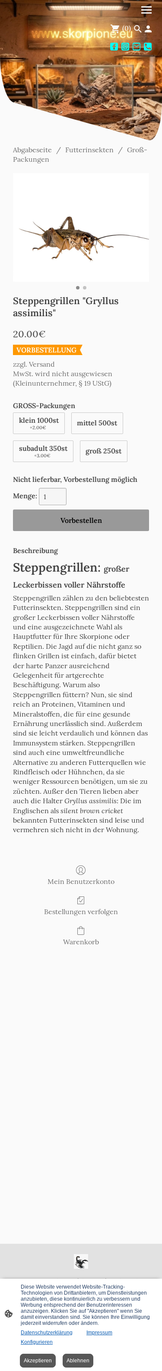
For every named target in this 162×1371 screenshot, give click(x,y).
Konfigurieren (37, 1342)
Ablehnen (78, 1361)
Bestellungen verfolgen (81, 911)
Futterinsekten (89, 149)
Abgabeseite (32, 149)
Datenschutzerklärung (47, 1333)
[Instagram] (125, 46)
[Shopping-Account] (148, 29)
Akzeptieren (38, 1361)
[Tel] (148, 46)
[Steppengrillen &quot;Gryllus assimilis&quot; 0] (81, 227)
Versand (42, 364)
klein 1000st (39, 423)
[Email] (136, 46)
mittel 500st (97, 422)
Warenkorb (81, 941)
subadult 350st (43, 451)
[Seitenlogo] (81, 1261)
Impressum (99, 1333)
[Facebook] (114, 46)
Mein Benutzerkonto (81, 881)
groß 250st (103, 451)
